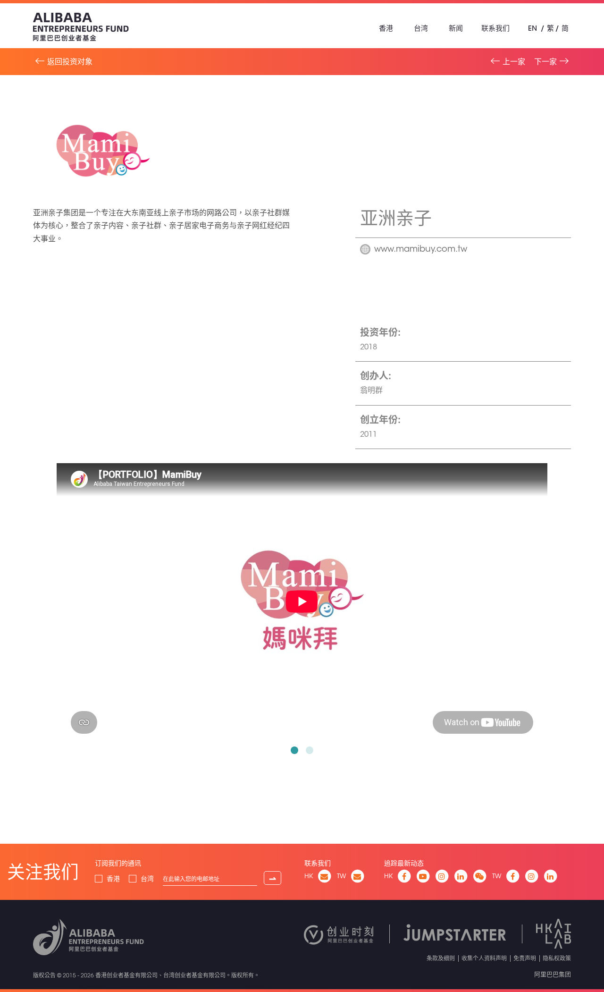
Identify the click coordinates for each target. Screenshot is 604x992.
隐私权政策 (557, 958)
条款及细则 (441, 958)
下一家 (545, 61)
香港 (386, 28)
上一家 (514, 61)
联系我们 (495, 28)
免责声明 (524, 958)
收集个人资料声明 (484, 958)
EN (532, 28)
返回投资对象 (69, 61)
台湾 (421, 28)
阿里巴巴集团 (552, 974)
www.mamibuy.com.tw (420, 250)
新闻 (456, 28)
